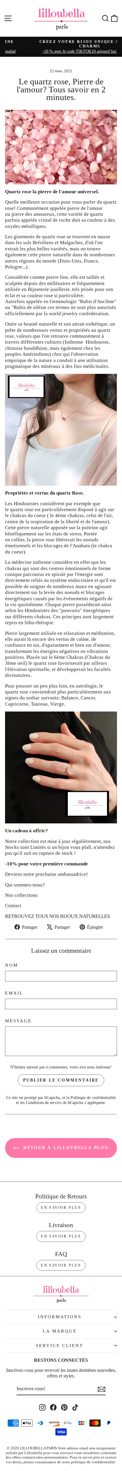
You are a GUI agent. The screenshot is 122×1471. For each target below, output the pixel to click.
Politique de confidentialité (93, 1097)
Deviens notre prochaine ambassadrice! (46, 874)
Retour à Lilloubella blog (65, 1147)
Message (18, 1020)
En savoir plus (61, 1207)
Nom (11, 965)
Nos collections (21, 895)
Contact (13, 905)
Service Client (59, 1345)
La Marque (60, 1331)
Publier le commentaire (61, 1080)
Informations (59, 1316)
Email (14, 993)
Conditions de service (44, 1102)
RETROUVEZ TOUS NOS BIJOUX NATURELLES (57, 916)
